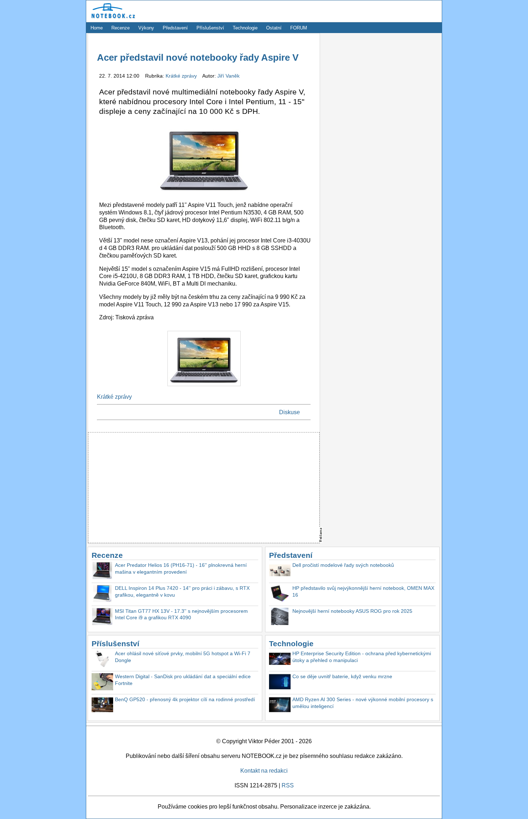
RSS (288, 785)
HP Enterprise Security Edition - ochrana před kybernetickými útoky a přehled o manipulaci (361, 657)
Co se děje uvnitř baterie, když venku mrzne (342, 676)
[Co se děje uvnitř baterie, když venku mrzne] (280, 682)
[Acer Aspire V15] (204, 388)
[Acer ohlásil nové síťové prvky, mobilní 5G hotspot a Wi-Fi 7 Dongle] (102, 659)
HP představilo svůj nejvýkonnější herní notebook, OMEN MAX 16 (363, 591)
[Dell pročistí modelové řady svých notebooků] (280, 571)
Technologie (245, 28)
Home (97, 28)
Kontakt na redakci (264, 771)
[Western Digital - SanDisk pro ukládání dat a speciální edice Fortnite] (102, 682)
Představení (175, 28)
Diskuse (289, 412)
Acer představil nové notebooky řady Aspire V (197, 57)
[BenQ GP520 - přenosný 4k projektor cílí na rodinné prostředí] (102, 705)
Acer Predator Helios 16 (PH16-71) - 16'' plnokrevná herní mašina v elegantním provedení (181, 568)
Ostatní (274, 28)
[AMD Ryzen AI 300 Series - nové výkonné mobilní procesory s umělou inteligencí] (280, 705)
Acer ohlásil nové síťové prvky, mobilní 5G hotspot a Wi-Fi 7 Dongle (182, 657)
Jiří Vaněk (228, 76)
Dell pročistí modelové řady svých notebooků (343, 565)
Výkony (146, 28)
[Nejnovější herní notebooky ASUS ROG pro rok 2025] (280, 617)
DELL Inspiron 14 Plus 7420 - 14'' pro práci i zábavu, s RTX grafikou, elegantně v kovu (182, 591)
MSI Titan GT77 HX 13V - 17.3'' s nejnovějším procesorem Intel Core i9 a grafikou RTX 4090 (181, 614)
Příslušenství (210, 28)
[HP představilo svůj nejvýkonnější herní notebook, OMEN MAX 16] (280, 594)
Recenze (120, 28)
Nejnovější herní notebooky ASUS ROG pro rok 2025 (352, 611)
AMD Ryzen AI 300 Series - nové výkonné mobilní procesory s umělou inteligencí (362, 703)
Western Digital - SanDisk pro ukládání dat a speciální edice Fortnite (183, 680)
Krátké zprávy (182, 76)
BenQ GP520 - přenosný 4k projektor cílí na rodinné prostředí (185, 699)
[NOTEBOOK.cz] (112, 18)
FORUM (298, 28)
